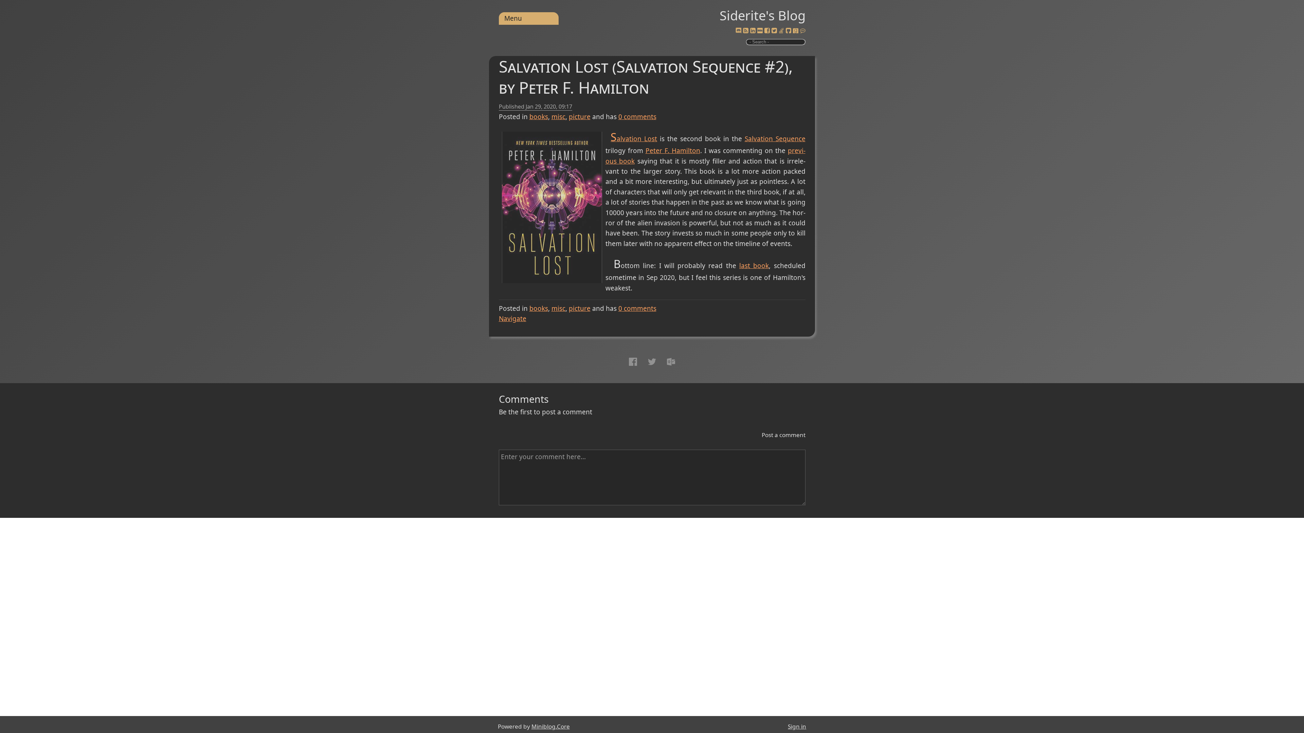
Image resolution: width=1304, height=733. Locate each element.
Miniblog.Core (550, 726)
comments (637, 116)
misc (558, 116)
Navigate (512, 318)
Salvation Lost (634, 138)
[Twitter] (774, 30)
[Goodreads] (795, 30)
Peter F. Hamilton (673, 150)
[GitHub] (788, 30)
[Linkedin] (753, 30)
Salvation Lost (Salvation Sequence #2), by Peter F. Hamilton (646, 76)
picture (580, 116)
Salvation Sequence (775, 138)
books (538, 116)
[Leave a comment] (802, 30)
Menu (513, 18)
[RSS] (745, 30)
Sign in (797, 726)
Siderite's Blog (762, 15)
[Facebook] (767, 30)
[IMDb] (760, 30)
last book (754, 265)
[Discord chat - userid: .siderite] (738, 31)
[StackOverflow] (781, 30)
